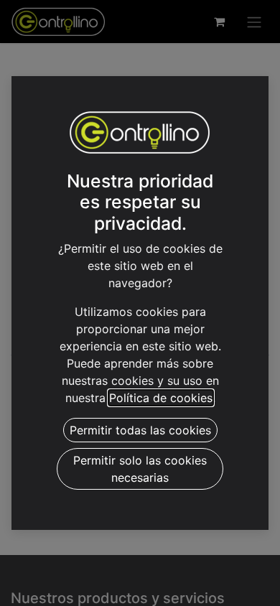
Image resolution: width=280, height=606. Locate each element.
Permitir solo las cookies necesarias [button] (140, 469)
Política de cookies (161, 398)
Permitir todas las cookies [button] (140, 430)
